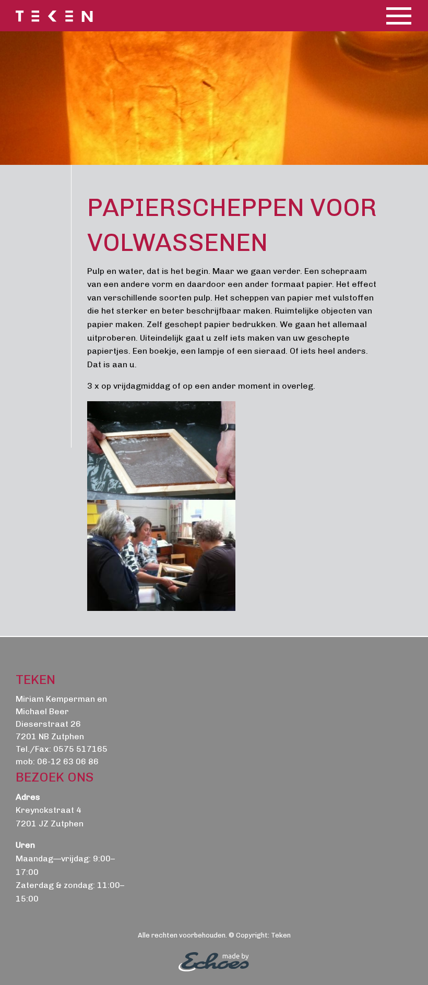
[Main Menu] (398, 15)
